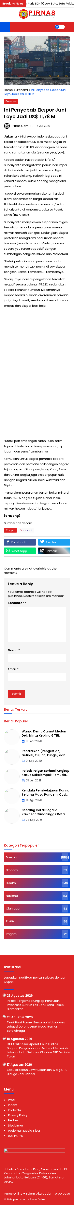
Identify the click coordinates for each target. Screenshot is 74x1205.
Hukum (11, 883)
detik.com (25, 523)
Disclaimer (15, 1125)
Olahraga (13, 908)
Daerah (11, 857)
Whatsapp (19, 551)
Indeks (12, 1105)
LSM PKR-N (15, 1136)
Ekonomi (11, 101)
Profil (11, 1100)
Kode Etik (14, 1110)
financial (26, 530)
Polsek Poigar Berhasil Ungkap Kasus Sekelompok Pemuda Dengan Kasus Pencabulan (45, 775)
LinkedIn (51, 551)
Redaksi (13, 1120)
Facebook (18, 542)
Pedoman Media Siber (24, 1130)
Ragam (11, 934)
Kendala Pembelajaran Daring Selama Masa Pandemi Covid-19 (46, 794)
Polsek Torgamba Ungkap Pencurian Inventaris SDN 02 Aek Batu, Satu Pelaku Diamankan (35, 1005)
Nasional (12, 896)
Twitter (51, 542)
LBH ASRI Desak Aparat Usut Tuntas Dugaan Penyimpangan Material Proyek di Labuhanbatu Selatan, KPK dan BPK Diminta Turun (38, 1050)
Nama (13, 650)
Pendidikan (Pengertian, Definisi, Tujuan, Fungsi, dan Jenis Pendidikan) (43, 755)
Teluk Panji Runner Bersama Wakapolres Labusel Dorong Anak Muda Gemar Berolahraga (36, 1026)
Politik (10, 921)
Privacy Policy (17, 1115)
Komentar (16, 603)
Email (12, 669)
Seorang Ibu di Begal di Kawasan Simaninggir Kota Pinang (43, 814)
